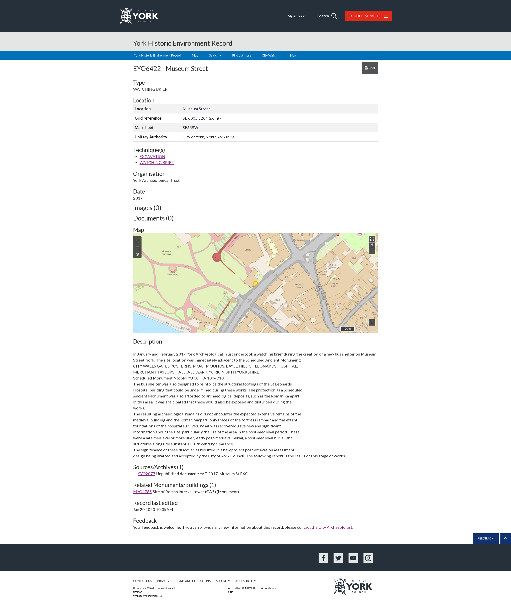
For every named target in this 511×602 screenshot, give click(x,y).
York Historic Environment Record (157, 55)
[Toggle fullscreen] (372, 239)
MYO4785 (142, 491)
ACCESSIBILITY (245, 581)
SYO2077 (146, 473)
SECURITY (223, 581)
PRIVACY (163, 581)
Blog (293, 55)
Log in (230, 591)
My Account (297, 16)
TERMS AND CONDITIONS (193, 581)
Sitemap (137, 591)
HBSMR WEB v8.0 (250, 588)
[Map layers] (137, 240)
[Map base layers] (137, 247)
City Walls (269, 55)
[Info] (137, 254)
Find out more (241, 55)
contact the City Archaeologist (324, 527)
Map (195, 55)
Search (214, 55)
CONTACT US (142, 581)
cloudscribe (269, 588)
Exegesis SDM (154, 595)
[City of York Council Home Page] (139, 16)
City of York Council (164, 588)
